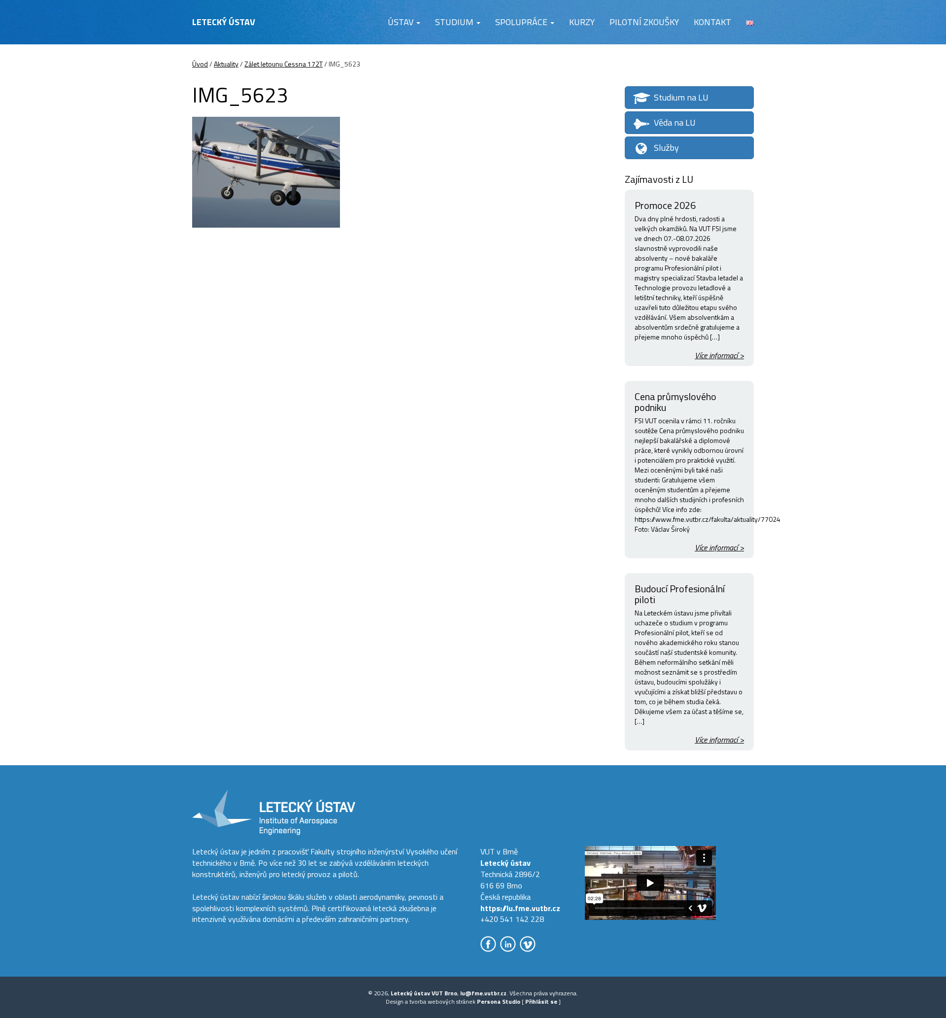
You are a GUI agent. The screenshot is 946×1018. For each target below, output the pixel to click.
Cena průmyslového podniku (675, 402)
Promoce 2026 (665, 205)
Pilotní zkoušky (644, 22)
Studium (455, 22)
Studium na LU (681, 97)
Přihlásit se (541, 1001)
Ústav (401, 22)
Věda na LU (675, 122)
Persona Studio (498, 1001)
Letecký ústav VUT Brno (424, 993)
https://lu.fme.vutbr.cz (520, 908)
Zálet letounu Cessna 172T (283, 64)
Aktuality (226, 64)
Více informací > (719, 355)
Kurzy (582, 22)
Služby (666, 147)
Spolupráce (522, 22)
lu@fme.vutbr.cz (483, 993)
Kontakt (712, 22)
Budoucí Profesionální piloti (680, 594)
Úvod (200, 64)
